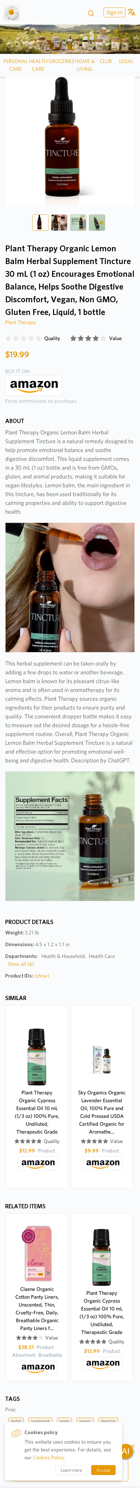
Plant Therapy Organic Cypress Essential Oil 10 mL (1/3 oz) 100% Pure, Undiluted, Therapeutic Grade (37, 1112)
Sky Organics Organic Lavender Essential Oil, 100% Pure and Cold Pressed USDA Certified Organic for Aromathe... (101, 1112)
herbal (16, 1420)
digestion (108, 1420)
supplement (40, 1420)
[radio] (8, 338)
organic (85, 1420)
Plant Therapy (20, 322)
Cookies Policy (48, 1457)
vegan (64, 1420)
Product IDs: (27, 975)
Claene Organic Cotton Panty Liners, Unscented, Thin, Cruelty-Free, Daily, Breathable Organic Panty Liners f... (37, 1309)
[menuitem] (113, 12)
